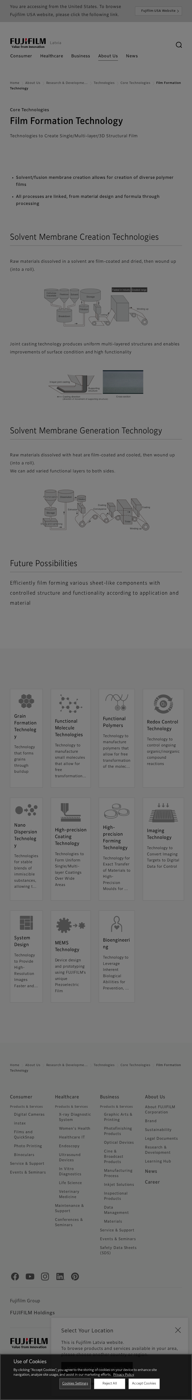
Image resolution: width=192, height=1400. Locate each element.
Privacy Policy (123, 1374)
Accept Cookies (144, 1383)
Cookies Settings (75, 1383)
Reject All (109, 1383)
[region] (96, 1377)
